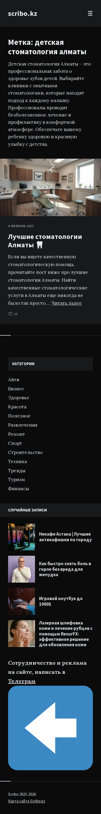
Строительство (25, 452)
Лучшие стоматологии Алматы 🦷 (45, 240)
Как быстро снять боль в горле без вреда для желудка (65, 569)
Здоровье (18, 398)
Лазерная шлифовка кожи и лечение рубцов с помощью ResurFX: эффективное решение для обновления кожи (65, 634)
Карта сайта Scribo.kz (26, 801)
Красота (17, 407)
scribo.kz (22, 13)
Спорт (15, 443)
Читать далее (66, 303)
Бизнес (16, 389)
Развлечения (22, 425)
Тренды (17, 471)
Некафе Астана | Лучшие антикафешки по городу (65, 536)
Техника (17, 461)
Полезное (19, 416)
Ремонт (16, 434)
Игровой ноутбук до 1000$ (61, 601)
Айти (13, 380)
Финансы (18, 489)
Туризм (16, 479)
